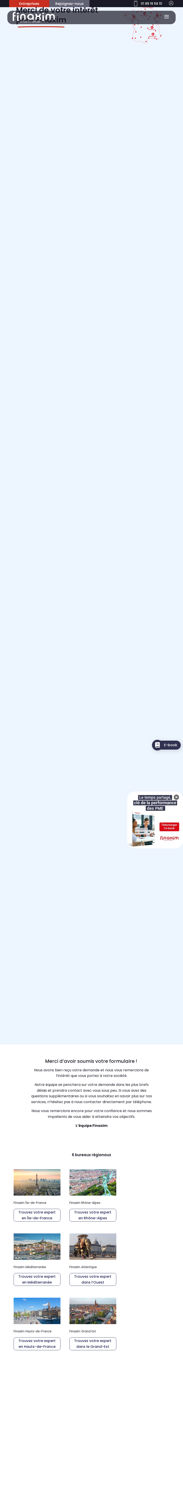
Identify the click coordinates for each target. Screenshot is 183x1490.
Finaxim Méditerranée (30, 1267)
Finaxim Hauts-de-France (33, 1331)
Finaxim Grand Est (82, 1331)
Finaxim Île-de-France (30, 1203)
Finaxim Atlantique (83, 1267)
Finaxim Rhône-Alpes (84, 1203)
